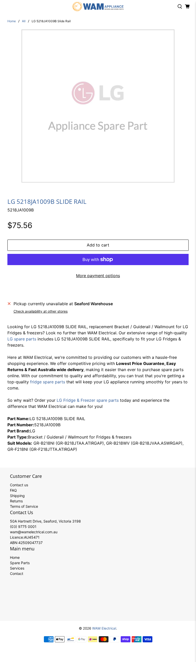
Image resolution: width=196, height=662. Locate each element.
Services (17, 568)
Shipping (17, 495)
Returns (16, 501)
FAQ (13, 490)
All (24, 21)
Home (11, 21)
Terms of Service (24, 506)
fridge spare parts (47, 381)
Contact (16, 573)
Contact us (19, 485)
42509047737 (30, 542)
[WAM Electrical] (98, 6)
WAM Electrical (104, 628)
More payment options (98, 275)
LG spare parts (21, 338)
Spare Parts (20, 563)
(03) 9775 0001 (23, 526)
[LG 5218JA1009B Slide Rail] (98, 106)
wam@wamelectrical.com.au (33, 532)
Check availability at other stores (41, 311)
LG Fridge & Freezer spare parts (88, 400)
